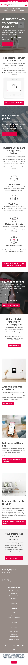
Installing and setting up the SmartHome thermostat (14, 264)
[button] (26, 4)
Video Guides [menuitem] (14, 620)
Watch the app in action (11, 305)
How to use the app (9, 134)
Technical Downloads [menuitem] (14, 639)
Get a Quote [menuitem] (14, 634)
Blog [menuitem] (14, 612)
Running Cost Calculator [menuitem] (14, 615)
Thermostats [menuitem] (14, 593)
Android (4, 452)
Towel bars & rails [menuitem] (14, 596)
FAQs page (21, 544)
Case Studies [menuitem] (14, 622)
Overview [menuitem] (6, 10)
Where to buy (7, 44)
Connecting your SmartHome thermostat (12, 460)
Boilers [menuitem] (14, 601)
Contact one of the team (14, 558)
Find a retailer (8, 403)
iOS (9, 452)
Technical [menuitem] (22, 10)
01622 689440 (6, 573)
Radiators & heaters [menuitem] (14, 598)
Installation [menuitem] (13, 10)
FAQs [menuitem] (14, 641)
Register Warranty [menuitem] (14, 636)
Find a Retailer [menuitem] (14, 631)
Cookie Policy (19, 658)
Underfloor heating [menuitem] (14, 591)
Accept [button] (14, 662)
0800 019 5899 (15, 340)
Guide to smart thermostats (14, 103)
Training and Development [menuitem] (14, 617)
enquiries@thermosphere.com (9, 576)
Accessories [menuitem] (14, 603)
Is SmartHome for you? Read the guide (13, 522)
